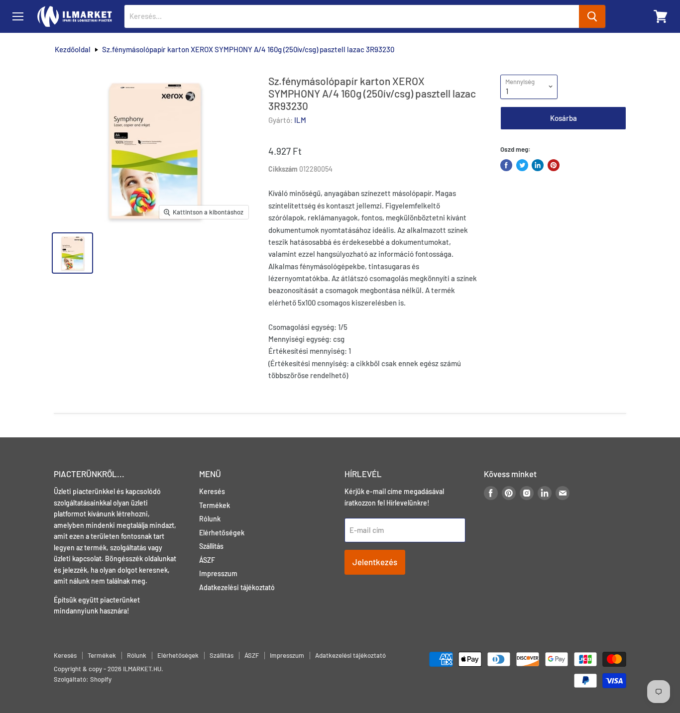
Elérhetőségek (221, 532)
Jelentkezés (374, 562)
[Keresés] (592, 16)
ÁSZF (207, 560)
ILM (300, 119)
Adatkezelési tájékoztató (237, 587)
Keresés (212, 491)
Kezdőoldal (73, 49)
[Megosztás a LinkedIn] (538, 165)
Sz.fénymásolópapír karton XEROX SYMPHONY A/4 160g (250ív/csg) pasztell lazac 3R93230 (248, 49)
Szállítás (211, 546)
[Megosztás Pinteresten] (554, 165)
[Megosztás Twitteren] (522, 165)
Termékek (214, 505)
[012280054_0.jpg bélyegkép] (72, 253)
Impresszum (218, 573)
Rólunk (210, 518)
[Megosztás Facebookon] (506, 165)
